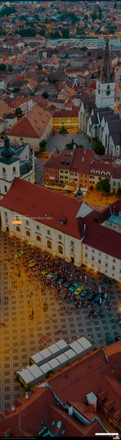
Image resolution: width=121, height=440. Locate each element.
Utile (108, 3)
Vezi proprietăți (17, 222)
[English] (113, 0)
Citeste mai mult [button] (33, 438)
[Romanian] (111, 0)
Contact (112, 3)
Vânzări (88, 3)
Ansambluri (99, 3)
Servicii (103, 3)
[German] (115, 0)
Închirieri (93, 3)
